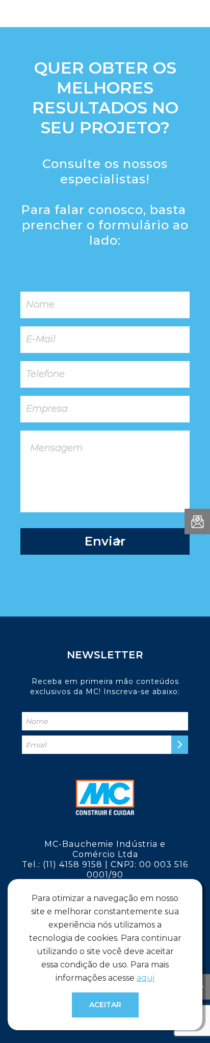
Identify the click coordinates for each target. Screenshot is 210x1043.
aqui (145, 978)
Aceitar (105, 1004)
